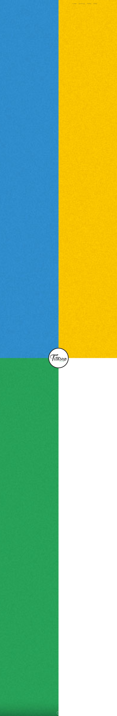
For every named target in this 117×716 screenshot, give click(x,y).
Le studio (74, 3)
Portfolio (89, 3)
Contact (95, 3)
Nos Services (82, 3)
